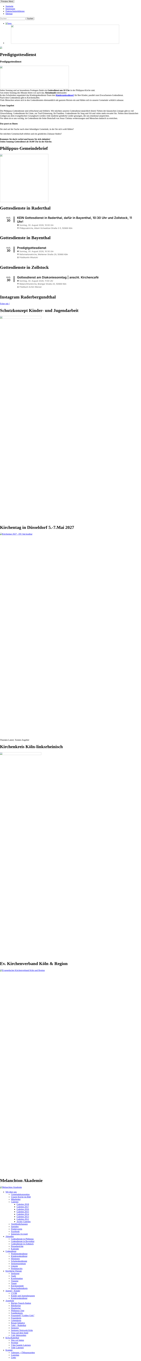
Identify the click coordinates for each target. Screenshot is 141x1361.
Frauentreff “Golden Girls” (22, 1315)
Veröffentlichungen (19, 1224)
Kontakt (9, 1350)
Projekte (14, 1343)
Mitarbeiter (16, 1199)
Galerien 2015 (23, 1212)
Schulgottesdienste (19, 1261)
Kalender (15, 1249)
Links (13, 1357)
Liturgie (14, 1266)
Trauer (14, 1283)
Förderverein (16, 1229)
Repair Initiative (18, 1323)
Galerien (14, 1202)
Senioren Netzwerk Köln (22, 1330)
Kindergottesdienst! (65, 95)
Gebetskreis (16, 1320)
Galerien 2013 (23, 1216)
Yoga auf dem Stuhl (19, 1333)
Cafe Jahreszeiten (18, 1335)
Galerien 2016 (23, 1209)
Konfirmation (17, 1278)
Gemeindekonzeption (20, 1194)
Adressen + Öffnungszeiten (23, 1352)
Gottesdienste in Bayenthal (22, 1241)
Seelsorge (15, 1273)
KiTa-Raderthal (12, 1338)
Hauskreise (16, 1308)
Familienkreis (17, 1313)
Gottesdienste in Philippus (22, 1239)
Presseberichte (17, 1246)
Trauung (14, 1281)
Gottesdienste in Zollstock (22, 1244)
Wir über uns (11, 1192)
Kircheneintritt (17, 1286)
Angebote (10, 1300)
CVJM (14, 1293)
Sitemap (9, 13)
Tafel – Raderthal (18, 1325)
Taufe (13, 1276)
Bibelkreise (16, 1305)
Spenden (15, 1226)
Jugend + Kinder (13, 1291)
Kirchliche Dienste (14, 1271)
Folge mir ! (5, 303)
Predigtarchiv (17, 1268)
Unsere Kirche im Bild (21, 1197)
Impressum (10, 9)
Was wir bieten (17, 1340)
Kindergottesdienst (19, 1256)
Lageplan (15, 1355)
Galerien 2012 (23, 1219)
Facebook (15, 1231)
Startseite (9, 6)
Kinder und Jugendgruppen (23, 1296)
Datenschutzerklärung (15, 11)
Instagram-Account (19, 1234)
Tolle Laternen (17, 1347)
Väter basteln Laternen (21, 1345)
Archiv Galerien (24, 1221)
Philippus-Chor (17, 1310)
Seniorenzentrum (18, 1263)
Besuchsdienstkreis (19, 1288)
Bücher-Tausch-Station (21, 1303)
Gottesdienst (11, 1251)
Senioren (15, 1328)
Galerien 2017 (23, 1207)
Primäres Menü (7, 1)
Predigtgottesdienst (19, 1254)
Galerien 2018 (23, 1204)
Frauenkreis (16, 1318)
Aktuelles (10, 1236)
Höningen (15, 1258)
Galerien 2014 (23, 1214)
